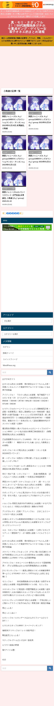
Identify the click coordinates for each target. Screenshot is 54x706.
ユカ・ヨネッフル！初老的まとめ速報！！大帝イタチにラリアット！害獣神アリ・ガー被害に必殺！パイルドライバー (26, 533)
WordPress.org (9, 365)
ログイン (6, 347)
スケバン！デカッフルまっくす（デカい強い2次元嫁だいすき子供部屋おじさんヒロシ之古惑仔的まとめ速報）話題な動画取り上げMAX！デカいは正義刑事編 (26, 555)
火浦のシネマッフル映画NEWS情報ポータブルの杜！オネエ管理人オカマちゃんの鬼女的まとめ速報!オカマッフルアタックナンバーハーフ (26, 522)
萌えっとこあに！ (9, 613)
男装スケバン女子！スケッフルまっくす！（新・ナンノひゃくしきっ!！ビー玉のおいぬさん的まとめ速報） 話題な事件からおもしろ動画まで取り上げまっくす (26, 485)
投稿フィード (8, 353)
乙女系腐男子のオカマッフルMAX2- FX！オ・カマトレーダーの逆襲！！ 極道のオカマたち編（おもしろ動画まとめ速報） (26, 442)
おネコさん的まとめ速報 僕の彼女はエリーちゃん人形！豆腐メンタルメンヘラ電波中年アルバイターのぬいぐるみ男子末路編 (26, 387)
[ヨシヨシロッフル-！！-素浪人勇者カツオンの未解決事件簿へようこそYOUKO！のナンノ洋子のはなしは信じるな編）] (26, 573)
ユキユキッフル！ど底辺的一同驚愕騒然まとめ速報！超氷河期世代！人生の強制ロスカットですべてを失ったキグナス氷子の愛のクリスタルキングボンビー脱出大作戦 (26, 592)
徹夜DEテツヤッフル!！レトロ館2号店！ (19, 630)
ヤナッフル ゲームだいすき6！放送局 (17, 640)
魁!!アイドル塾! (8, 650)
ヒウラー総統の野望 (10, 645)
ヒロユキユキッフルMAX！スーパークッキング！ (22, 625)
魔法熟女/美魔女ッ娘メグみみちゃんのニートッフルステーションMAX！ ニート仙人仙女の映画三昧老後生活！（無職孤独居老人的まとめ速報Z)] (26, 431)
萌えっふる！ (7, 608)
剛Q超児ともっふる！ (11, 635)
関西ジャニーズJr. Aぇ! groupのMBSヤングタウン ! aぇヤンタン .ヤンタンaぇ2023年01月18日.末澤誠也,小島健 (13, 122)
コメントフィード (10, 359)
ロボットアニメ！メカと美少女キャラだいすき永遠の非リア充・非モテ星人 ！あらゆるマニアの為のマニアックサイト (26, 495)
